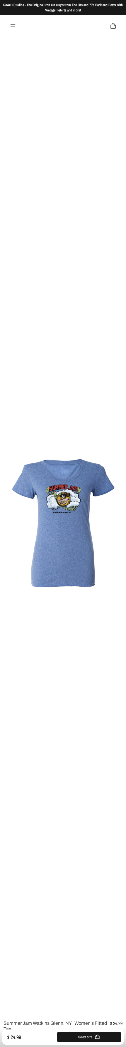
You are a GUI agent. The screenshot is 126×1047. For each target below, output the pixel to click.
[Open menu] (13, 26)
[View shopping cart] (113, 26)
